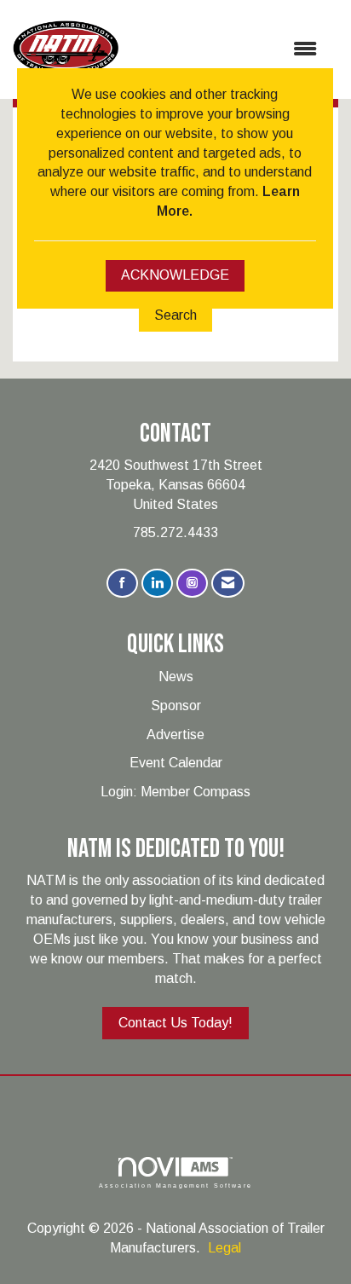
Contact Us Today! (175, 1022)
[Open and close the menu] (226, 50)
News (175, 676)
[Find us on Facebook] (122, 584)
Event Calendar (175, 762)
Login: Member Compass (175, 791)
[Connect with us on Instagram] (192, 584)
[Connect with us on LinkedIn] (157, 584)
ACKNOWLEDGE (175, 275)
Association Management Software (175, 1185)
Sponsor (176, 705)
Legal (224, 1248)
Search (175, 315)
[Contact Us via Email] (228, 584)
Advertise (175, 734)
